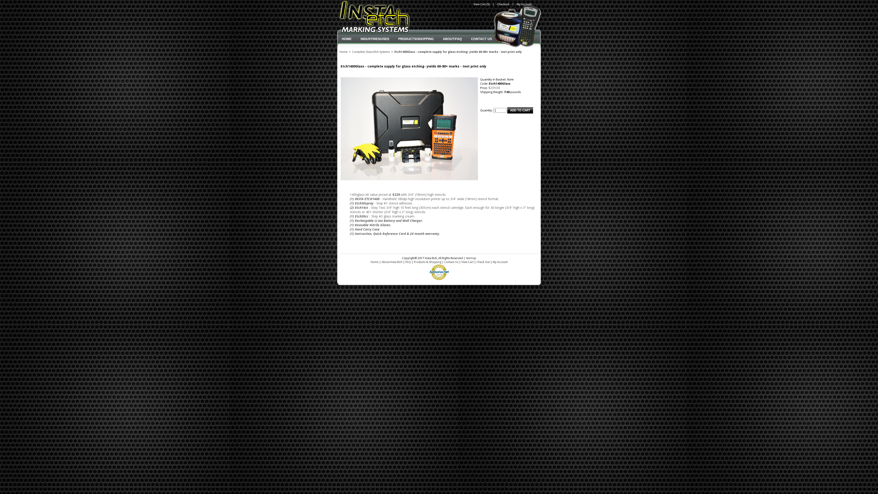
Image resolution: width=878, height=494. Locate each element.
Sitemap (471, 258)
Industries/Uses (375, 39)
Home (346, 39)
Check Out (483, 262)
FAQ (408, 262)
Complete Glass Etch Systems (371, 52)
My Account (524, 4)
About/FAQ (452, 39)
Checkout (503, 4)
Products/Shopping (416, 39)
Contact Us (481, 39)
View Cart (467, 262)
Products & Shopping (427, 262)
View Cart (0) (482, 4)
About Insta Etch (392, 262)
